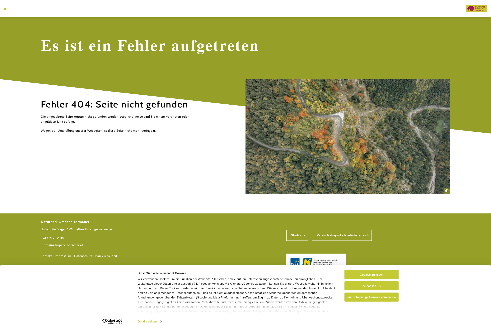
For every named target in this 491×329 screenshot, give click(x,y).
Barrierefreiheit (106, 256)
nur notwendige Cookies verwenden (371, 297)
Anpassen (369, 286)
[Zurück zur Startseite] (476, 8)
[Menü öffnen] (5, 9)
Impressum (63, 256)
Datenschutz (83, 256)
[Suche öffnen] (15, 9)
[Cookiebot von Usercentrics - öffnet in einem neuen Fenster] (112, 321)
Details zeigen (147, 321)
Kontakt (46, 256)
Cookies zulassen (371, 274)
